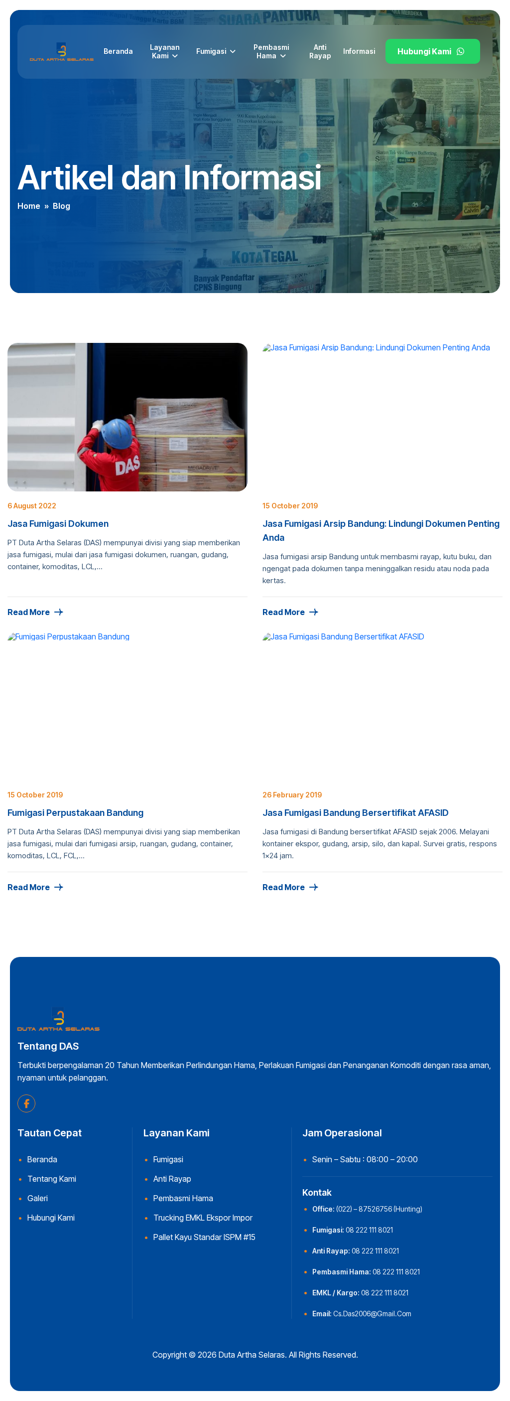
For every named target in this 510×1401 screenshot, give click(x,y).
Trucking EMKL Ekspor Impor (203, 1218)
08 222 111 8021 (369, 1230)
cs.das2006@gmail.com (372, 1313)
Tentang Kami (51, 1179)
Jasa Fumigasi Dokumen (58, 523)
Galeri (37, 1198)
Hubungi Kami (424, 51)
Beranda (118, 51)
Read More (28, 612)
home (28, 206)
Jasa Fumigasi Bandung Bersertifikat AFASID (355, 812)
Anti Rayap (320, 51)
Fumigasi (211, 51)
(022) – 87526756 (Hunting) (379, 1209)
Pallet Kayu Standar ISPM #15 (204, 1237)
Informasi (359, 51)
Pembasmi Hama (271, 51)
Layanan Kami (164, 51)
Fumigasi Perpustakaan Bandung (75, 812)
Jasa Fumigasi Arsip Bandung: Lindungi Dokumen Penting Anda (381, 530)
